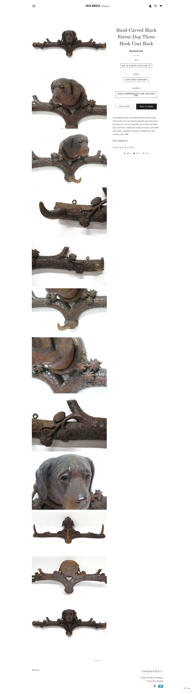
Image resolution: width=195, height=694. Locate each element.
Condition (136, 88)
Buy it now (146, 106)
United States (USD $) (150, 671)
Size (136, 60)
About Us (35, 670)
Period (136, 74)
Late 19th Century (136, 80)
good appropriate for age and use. (136, 94)
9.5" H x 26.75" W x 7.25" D (136, 66)
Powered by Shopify (155, 681)
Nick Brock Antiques (154, 678)
